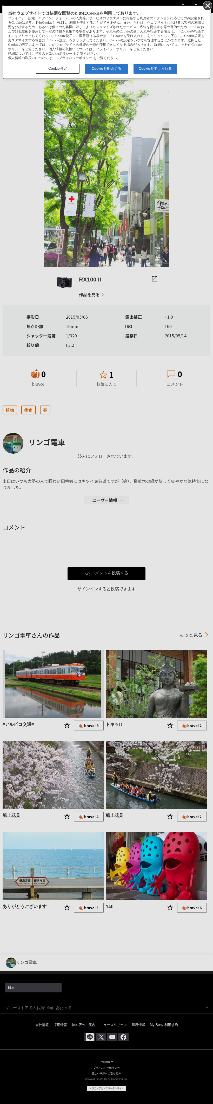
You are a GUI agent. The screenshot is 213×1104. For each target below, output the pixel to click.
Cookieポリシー (60, 53)
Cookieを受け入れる (155, 68)
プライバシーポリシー (75, 58)
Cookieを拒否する (106, 68)
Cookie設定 (57, 68)
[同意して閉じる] (207, 5)
